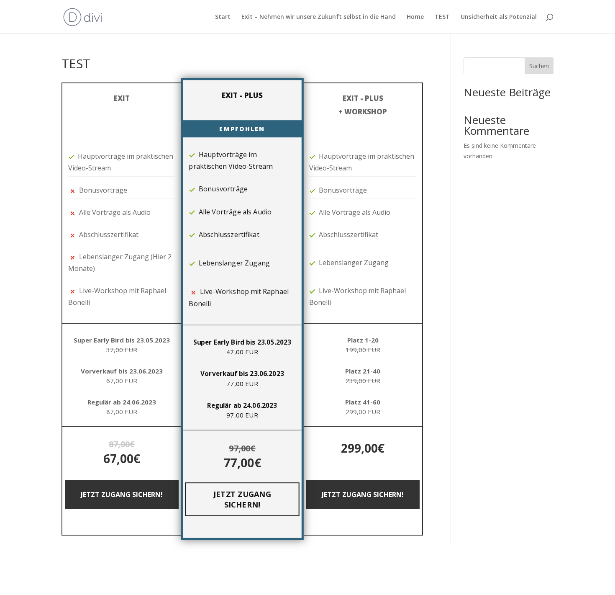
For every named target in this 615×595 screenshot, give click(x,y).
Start (223, 17)
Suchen (539, 66)
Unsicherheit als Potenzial (499, 17)
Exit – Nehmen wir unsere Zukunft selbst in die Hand (318, 17)
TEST (442, 17)
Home (415, 17)
